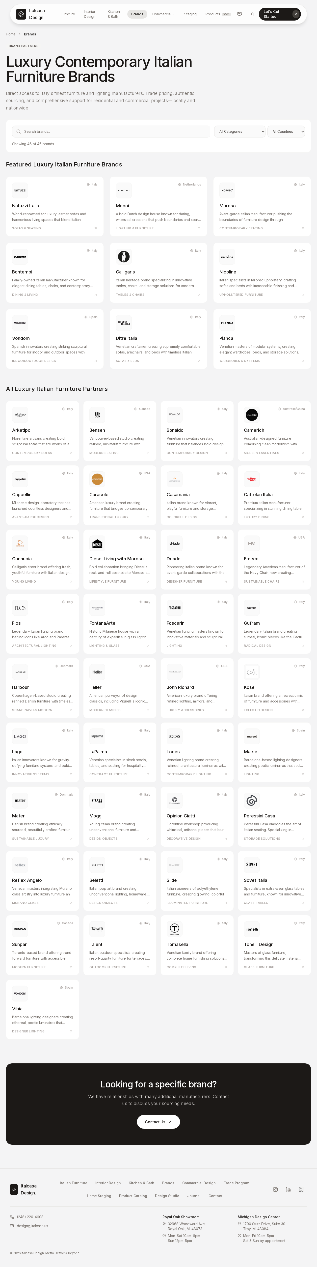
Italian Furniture (73, 1183)
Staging (190, 14)
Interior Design (89, 14)
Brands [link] (30, 34)
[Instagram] (275, 1189)
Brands (137, 14)
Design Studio (167, 1196)
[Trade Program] (239, 14)
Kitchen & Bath (114, 14)
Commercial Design (199, 1183)
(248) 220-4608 (30, 1217)
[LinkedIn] (288, 1189)
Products (218, 14)
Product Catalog (133, 1196)
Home (11, 34)
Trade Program (236, 1183)
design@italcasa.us (32, 1226)
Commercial (161, 14)
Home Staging (99, 1196)
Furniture (68, 14)
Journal (194, 1196)
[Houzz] (301, 1189)
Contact (215, 1196)
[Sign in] (251, 14)
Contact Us (155, 1121)
